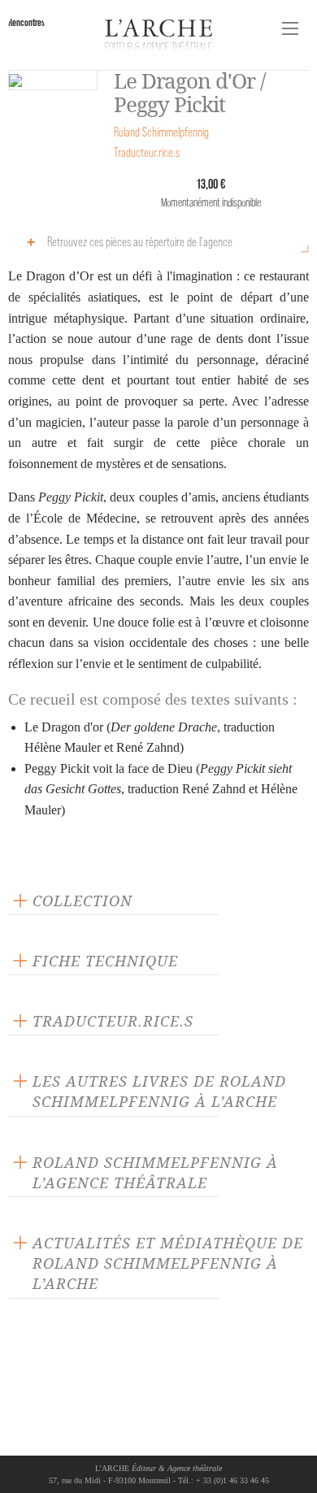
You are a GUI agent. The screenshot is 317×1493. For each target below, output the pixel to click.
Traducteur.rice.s (147, 152)
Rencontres (26, 22)
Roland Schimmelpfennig (161, 132)
